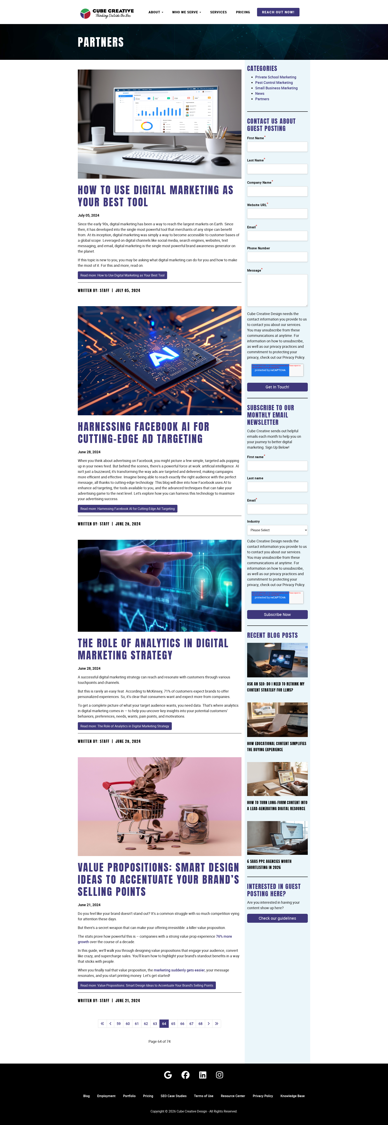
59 (119, 1023)
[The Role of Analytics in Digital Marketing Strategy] (159, 586)
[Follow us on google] (168, 1074)
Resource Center (233, 1096)
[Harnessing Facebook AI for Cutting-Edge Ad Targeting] (159, 360)
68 (200, 1023)
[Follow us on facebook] (185, 1074)
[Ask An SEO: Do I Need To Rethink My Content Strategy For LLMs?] (277, 660)
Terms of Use (203, 1096)
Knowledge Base (292, 1096)
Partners (101, 43)
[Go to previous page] (110, 1024)
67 (191, 1023)
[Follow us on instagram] (219, 1074)
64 (164, 1023)
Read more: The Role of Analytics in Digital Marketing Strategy (124, 726)
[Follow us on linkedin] (202, 1074)
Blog (86, 1096)
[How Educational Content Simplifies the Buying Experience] (277, 719)
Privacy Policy (263, 1096)
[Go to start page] (102, 1024)
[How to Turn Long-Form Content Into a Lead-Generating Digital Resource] (277, 779)
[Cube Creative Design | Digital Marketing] (107, 13)
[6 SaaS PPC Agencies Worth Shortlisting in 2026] (277, 838)
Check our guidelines (277, 918)
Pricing (243, 12)
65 (173, 1023)
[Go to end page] (216, 1024)
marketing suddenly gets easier (179, 970)
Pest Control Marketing (274, 82)
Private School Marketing (275, 77)
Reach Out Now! (278, 12)
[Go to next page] (208, 1024)
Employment (106, 1096)
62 (146, 1023)
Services (218, 12)
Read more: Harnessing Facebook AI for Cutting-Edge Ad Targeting (127, 508)
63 (155, 1023)
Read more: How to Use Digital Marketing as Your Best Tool (122, 275)
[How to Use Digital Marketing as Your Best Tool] (159, 124)
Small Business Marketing (276, 87)
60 (128, 1023)
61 (137, 1023)
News (259, 93)
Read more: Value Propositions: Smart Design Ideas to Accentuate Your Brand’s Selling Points (146, 985)
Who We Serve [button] (185, 12)
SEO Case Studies (174, 1096)
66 (182, 1023)
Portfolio (129, 1096)
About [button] (155, 12)
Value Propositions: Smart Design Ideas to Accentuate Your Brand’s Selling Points (159, 881)
